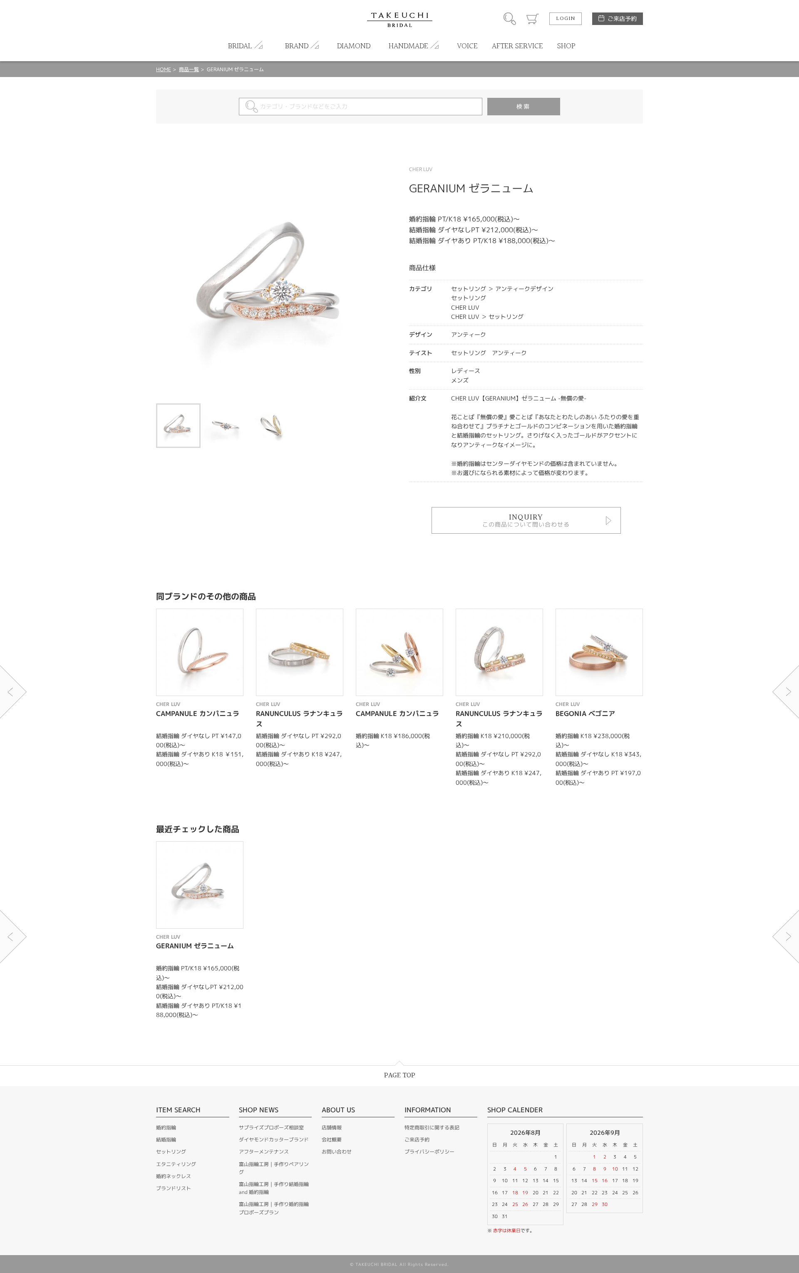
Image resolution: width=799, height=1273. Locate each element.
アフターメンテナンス (264, 1151)
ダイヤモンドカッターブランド (274, 1139)
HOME (163, 69)
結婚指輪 (166, 1139)
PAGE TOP (399, 1075)
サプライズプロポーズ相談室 (271, 1127)
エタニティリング (176, 1164)
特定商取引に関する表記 (431, 1127)
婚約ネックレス (173, 1176)
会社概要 (332, 1139)
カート (532, 18)
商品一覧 (189, 69)
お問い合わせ (337, 1151)
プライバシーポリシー (429, 1151)
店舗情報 (332, 1127)
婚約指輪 (166, 1127)
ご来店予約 (622, 18)
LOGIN (565, 18)
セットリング (171, 1151)
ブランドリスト (173, 1188)
